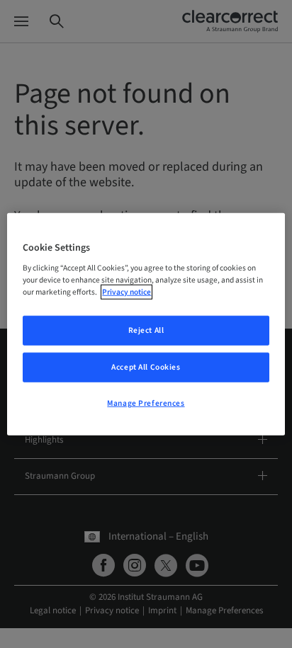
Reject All (146, 330)
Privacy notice (126, 292)
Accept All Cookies (145, 367)
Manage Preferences (145, 403)
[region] (145, 324)
